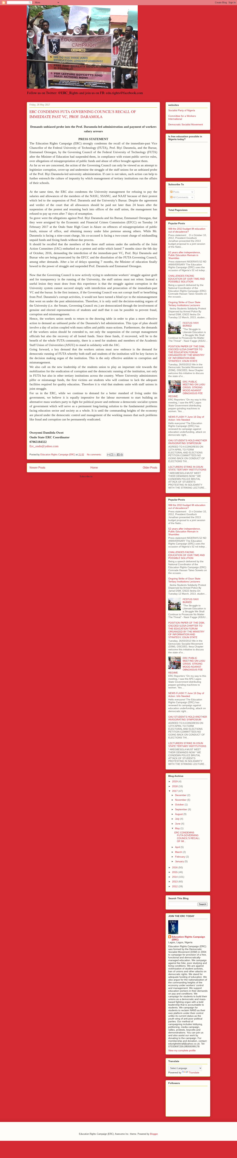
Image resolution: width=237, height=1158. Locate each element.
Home (94, 467)
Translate (194, 1072)
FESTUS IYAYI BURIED (191, 324)
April (178, 847)
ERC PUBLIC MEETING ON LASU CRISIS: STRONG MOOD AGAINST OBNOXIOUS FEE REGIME (186, 389)
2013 (175, 881)
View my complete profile (182, 1050)
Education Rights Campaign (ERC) (188, 938)
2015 (175, 872)
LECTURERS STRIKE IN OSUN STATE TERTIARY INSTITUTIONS (187, 468)
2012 (175, 886)
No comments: (94, 454)
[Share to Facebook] (118, 454)
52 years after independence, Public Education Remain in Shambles (184, 255)
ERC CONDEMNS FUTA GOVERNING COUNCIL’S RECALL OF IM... (187, 837)
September (181, 809)
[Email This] (108, 454)
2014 (175, 876)
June (178, 823)
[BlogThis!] (111, 454)
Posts (175, 191)
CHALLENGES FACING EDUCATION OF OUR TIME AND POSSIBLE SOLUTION (186, 278)
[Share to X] (115, 454)
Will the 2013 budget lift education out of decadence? (186, 230)
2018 (175, 786)
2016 (175, 867)
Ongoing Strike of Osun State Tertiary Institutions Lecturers (184, 304)
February (180, 856)
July (177, 818)
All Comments (180, 197)
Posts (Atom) (100, 476)
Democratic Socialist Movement (185, 124)
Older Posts (150, 467)
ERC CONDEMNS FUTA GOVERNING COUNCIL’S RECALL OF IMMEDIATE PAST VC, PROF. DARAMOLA (82, 114)
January (180, 861)
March (179, 852)
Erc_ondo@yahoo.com (43, 446)
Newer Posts (37, 467)
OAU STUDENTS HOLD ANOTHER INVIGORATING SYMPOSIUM (187, 442)
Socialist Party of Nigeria (181, 110)
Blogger (154, 1134)
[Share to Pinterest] (121, 454)
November (181, 799)
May (177, 828)
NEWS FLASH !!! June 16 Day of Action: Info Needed (186, 418)
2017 (175, 791)
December (181, 795)
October (180, 804)
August (179, 814)
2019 (175, 781)
